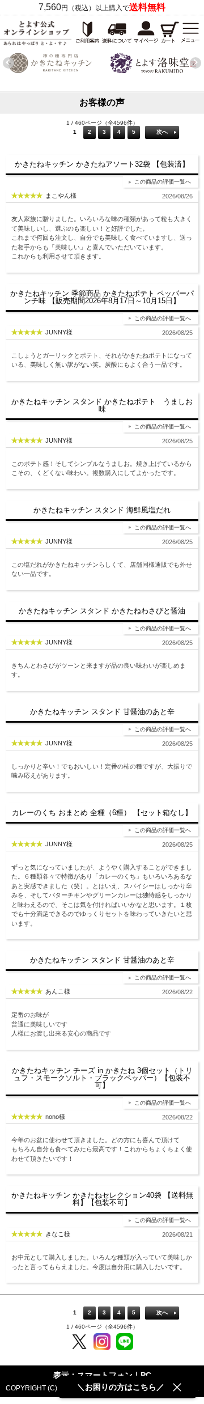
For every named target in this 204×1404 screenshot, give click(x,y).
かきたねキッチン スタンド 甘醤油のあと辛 (102, 711)
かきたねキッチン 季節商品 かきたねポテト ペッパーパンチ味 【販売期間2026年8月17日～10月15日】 (102, 297)
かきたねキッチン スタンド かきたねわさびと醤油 (102, 610)
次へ (162, 132)
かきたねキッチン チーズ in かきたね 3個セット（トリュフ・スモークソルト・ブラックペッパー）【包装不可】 (102, 1078)
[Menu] (190, 32)
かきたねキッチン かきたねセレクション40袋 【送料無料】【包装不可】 (102, 1198)
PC (146, 1375)
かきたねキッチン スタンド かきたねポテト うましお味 (102, 405)
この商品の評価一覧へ (162, 182)
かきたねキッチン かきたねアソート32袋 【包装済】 (102, 164)
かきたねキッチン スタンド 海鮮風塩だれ (102, 510)
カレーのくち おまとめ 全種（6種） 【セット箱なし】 (102, 812)
